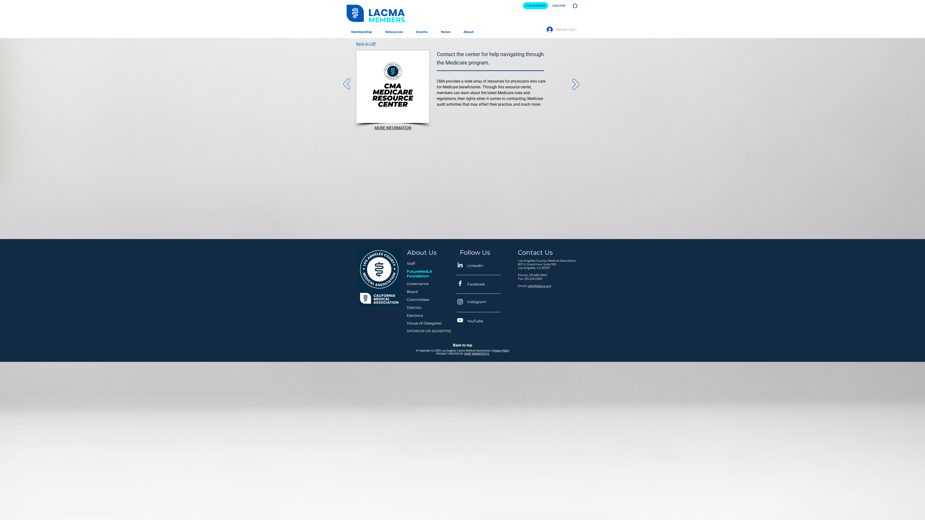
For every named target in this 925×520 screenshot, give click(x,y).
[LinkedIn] (460, 264)
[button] (394, 29)
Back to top (462, 345)
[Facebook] (460, 283)
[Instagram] (460, 301)
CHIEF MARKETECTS (476, 353)
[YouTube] (460, 320)
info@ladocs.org (539, 286)
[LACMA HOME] (575, 5)
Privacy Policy (501, 350)
